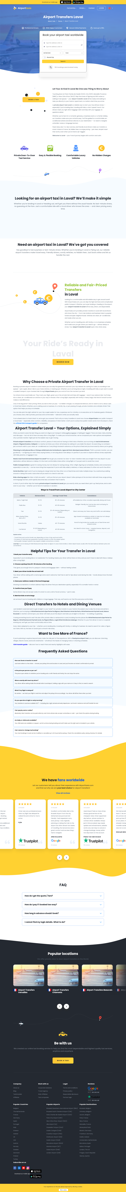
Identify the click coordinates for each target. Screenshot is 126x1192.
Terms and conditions (70, 1088)
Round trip (50, 57)
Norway (15, 1146)
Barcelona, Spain (85, 1143)
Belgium (16, 1108)
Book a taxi (33, 100)
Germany (16, 1118)
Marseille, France (85, 1124)
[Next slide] (66, 857)
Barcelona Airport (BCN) (54, 1143)
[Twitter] (19, 1167)
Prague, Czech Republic (87, 1153)
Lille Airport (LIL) (51, 1124)
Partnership (71, 8)
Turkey (15, 1159)
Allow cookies (63, 1190)
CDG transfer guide (20, 644)
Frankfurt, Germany (86, 1134)
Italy (14, 1127)
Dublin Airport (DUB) (53, 1140)
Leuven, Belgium (85, 1115)
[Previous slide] (59, 857)
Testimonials (17, 1094)
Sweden (16, 1150)
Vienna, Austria (84, 1156)
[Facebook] (14, 1167)
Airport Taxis (51, 21)
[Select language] (110, 8)
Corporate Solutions (45, 1088)
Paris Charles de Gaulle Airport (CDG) (59, 1115)
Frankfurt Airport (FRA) (54, 1134)
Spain (15, 1121)
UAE (14, 1140)
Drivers (82, 8)
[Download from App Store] (66, 2)
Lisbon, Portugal (85, 1146)
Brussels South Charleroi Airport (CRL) (59, 1112)
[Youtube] (23, 1167)
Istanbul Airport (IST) (53, 1146)
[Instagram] (27, 1167)
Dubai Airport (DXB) (53, 1150)
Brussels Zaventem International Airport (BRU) (62, 1108)
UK (14, 1137)
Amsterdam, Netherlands (88, 1140)
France (60, 21)
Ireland (15, 1134)
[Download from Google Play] (78, 2)
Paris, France (84, 1118)
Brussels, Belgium (85, 1108)
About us (16, 1088)
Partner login (67, 1097)
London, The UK (85, 1150)
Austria (15, 1143)
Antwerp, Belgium (85, 1112)
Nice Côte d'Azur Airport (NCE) (56, 1121)
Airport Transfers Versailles (26, 991)
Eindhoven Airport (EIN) (54, 1137)
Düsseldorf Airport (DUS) (54, 1127)
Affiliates (16, 1097)
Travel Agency (43, 1091)
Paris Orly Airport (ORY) (54, 1118)
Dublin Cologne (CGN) (53, 1131)
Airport (24, 8)
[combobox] (58, 43)
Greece (15, 1131)
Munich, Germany (85, 1131)
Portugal (16, 1124)
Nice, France (84, 1121)
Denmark (16, 1153)
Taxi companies (43, 1097)
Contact (92, 8)
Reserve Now (63, 362)
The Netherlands (19, 1112)
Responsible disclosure (70, 1094)
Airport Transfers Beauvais (99, 990)
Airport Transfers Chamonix (60, 991)
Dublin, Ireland (84, 1137)
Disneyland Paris (85, 1127)
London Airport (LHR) (53, 1153)
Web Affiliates (42, 1094)
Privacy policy (67, 1091)
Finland (15, 1156)
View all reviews (63, 793)
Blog (14, 1091)
